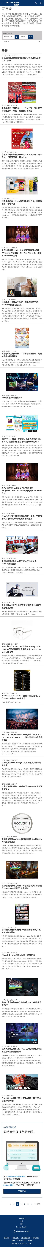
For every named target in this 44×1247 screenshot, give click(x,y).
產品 (22, 1221)
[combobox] (23, 37)
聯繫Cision (22, 1218)
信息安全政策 (25, 1238)
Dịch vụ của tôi (21, 1227)
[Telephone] (36, 3)
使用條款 (7, 1238)
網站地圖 (36, 1238)
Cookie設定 (21, 1240)
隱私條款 (16, 1238)
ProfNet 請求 (8, 1185)
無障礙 (30, 1240)
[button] (17, 37)
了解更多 (22, 1191)
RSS (13, 1240)
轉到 (30, 37)
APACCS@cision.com (22, 1231)
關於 (22, 1224)
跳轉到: (8, 33)
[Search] (41, 3)
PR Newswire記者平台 (16, 1176)
